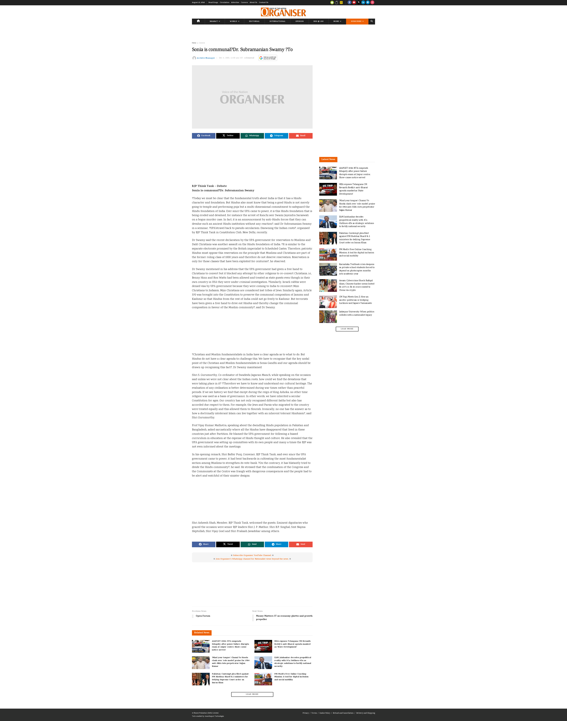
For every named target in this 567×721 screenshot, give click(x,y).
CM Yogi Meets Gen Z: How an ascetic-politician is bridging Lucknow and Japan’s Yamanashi (355, 300)
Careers (244, 2)
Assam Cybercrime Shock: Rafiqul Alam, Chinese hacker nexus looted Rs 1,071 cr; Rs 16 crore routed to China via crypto (356, 285)
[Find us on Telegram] (368, 2)
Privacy (306, 713)
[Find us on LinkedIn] (363, 2)
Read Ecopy (213, 2)
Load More (252, 694)
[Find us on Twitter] (359, 2)
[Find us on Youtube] (354, 2)
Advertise (235, 2)
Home (194, 43)
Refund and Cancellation (343, 713)
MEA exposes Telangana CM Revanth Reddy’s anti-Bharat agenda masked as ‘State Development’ (292, 644)
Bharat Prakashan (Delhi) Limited (206, 713)
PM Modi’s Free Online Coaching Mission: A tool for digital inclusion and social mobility (291, 677)
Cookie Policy (325, 713)
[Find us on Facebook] (349, 2)
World (233, 21)
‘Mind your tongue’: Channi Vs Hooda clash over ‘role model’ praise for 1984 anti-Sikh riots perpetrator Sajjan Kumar (231, 662)
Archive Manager (206, 58)
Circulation (224, 2)
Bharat (214, 21)
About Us (253, 2)
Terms (314, 713)
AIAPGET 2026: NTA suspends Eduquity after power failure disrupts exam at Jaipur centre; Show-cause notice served (230, 646)
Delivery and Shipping (365, 713)
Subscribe (356, 21)
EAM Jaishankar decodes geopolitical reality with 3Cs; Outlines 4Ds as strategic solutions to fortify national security (292, 662)
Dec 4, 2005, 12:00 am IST (231, 58)
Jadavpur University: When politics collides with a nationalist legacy (356, 313)
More (336, 21)
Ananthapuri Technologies (214, 716)
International (278, 21)
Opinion (299, 21)
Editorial (254, 21)
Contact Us (263, 2)
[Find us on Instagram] (372, 2)
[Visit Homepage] (283, 12)
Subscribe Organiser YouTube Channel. (252, 555)
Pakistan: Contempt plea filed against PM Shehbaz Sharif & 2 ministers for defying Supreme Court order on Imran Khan (230, 678)
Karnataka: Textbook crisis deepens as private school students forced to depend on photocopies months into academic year (357, 269)
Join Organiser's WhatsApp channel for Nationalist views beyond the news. (252, 559)
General (202, 43)
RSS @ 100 (319, 21)
